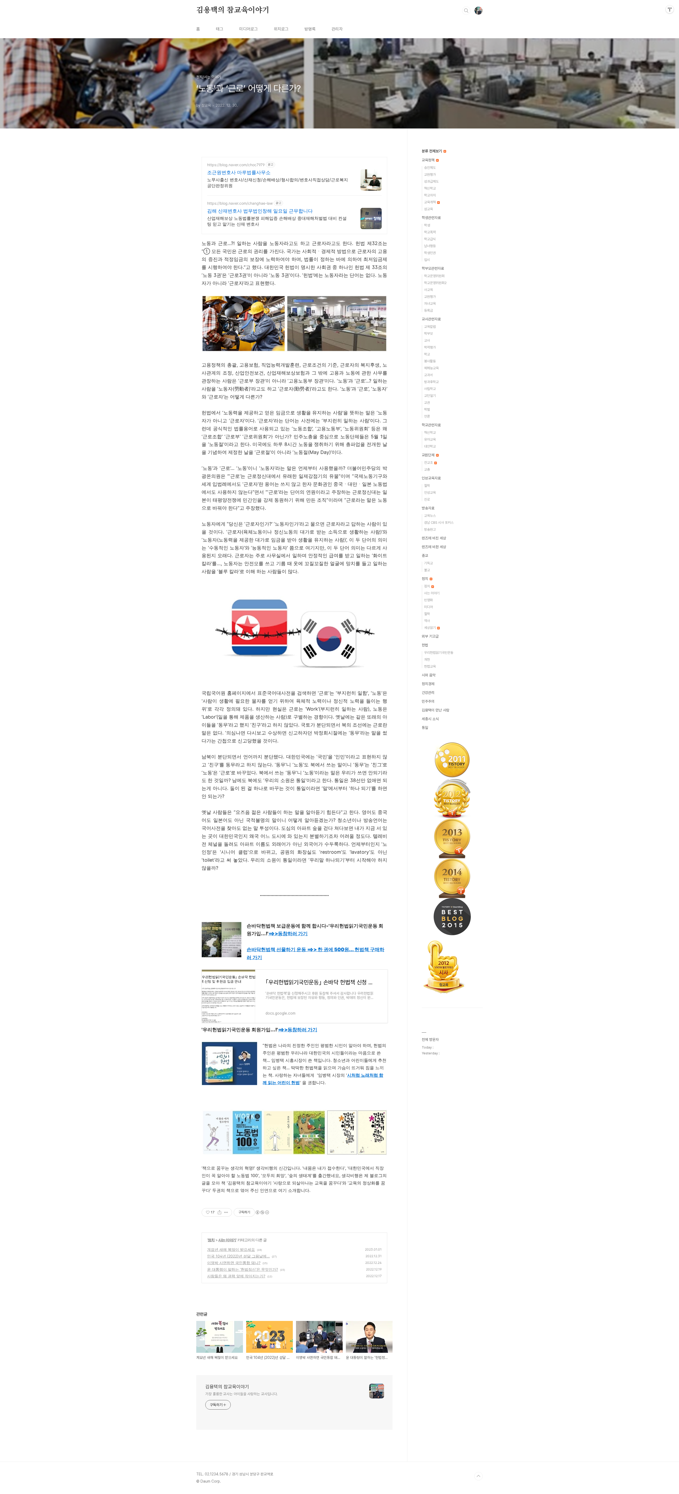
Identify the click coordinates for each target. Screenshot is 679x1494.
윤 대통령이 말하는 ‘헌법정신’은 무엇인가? (242, 1269)
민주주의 (428, 701)
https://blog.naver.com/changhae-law (240, 203)
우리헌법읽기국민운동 (438, 653)
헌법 (425, 645)
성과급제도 (431, 181)
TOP (478, 1476)
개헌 (427, 660)
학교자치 (430, 195)
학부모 (428, 334)
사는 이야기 (227, 1240)
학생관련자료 (431, 218)
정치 (211, 1240)
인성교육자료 (431, 478)
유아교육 (430, 439)
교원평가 (430, 175)
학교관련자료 (431, 425)
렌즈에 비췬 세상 (434, 547)
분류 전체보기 (432, 151)
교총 (427, 469)
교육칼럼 (430, 327)
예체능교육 (431, 368)
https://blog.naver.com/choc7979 (236, 164)
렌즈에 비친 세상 (434, 538)
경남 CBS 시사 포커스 (439, 523)
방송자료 (428, 508)
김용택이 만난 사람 (435, 710)
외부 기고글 (430, 636)
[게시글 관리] (226, 1212)
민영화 (428, 600)
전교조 (429, 463)
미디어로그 (248, 29)
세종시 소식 (430, 719)
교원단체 (429, 455)
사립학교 (430, 389)
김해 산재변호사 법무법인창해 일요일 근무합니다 (260, 211)
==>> (288, 933)
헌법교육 (430, 666)
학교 (427, 354)
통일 (425, 727)
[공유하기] (219, 1212)
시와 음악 (429, 675)
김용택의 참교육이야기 (232, 10)
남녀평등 (430, 246)
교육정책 (429, 160)
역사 (427, 621)
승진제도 (430, 168)
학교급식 (430, 239)
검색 (466, 11)
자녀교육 (430, 304)
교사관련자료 (431, 319)
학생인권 (430, 253)
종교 (425, 555)
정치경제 (428, 684)
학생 (427, 225)
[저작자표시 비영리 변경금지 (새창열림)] (262, 1212)
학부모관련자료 (433, 268)
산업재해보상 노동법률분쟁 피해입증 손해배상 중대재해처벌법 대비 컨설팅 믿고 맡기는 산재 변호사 (277, 221)
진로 (427, 499)
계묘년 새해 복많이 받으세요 (231, 1249)
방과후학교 (431, 382)
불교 (427, 570)
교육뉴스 (430, 516)
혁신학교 (430, 188)
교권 (427, 403)
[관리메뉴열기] (670, 9)
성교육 (428, 209)
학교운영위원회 (434, 276)
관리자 (337, 29)
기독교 (428, 563)
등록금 (428, 310)
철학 (427, 486)
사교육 (428, 290)
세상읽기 (430, 628)
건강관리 (428, 692)
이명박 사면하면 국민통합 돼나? (233, 1262)
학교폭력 (430, 232)
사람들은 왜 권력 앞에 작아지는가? (236, 1276)
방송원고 (430, 529)
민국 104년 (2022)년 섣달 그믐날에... (238, 1256)
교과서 (428, 375)
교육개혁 (430, 202)
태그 (219, 29)
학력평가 (430, 347)
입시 (427, 260)
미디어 (428, 607)
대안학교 (430, 446)
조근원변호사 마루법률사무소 (239, 172)
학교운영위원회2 (435, 283)
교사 (427, 340)
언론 (427, 416)
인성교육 (430, 493)
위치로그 (281, 29)
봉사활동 (430, 361)
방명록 (310, 29)
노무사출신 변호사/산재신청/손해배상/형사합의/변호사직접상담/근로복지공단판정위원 (277, 182)
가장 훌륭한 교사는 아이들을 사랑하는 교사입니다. (241, 1394)
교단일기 (430, 396)
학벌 (427, 409)
